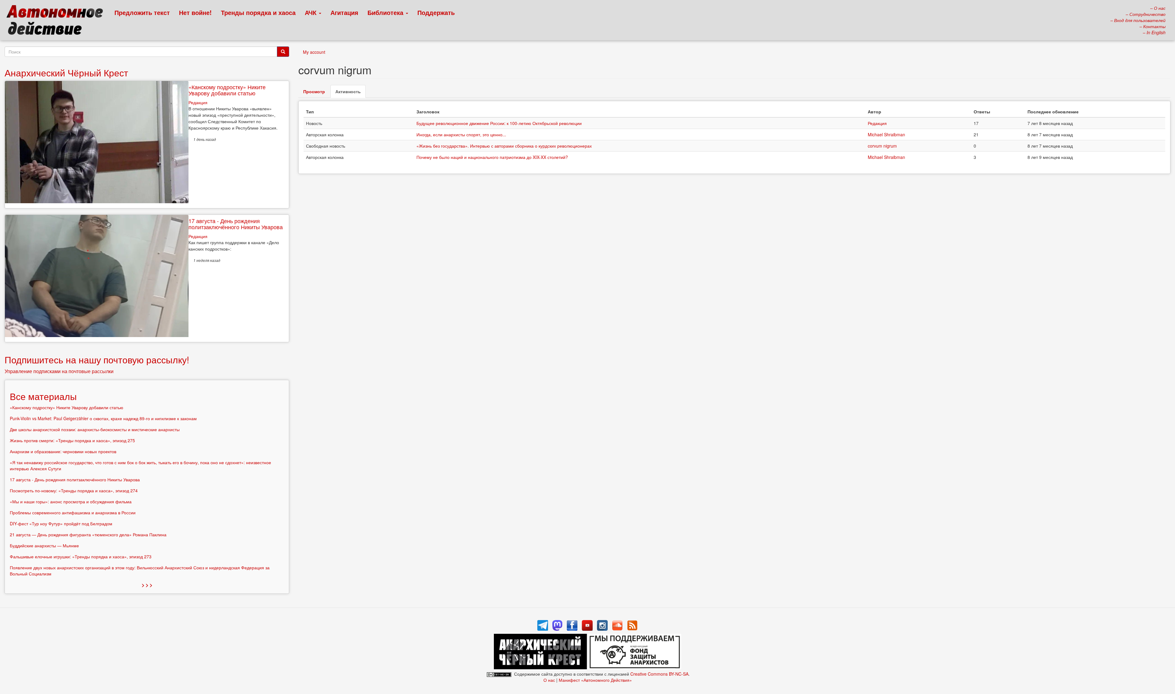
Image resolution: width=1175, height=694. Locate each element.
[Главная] (57, 21)
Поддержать (436, 12)
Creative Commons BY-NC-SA (659, 674)
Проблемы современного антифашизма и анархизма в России (73, 512)
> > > (147, 584)
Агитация (344, 12)
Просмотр (314, 91)
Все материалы (43, 396)
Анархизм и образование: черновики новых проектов (63, 451)
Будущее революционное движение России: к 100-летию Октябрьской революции (499, 123)
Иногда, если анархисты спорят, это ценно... (461, 134)
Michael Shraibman (886, 134)
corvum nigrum (882, 146)
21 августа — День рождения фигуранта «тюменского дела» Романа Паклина (88, 534)
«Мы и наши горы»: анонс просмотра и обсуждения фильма (71, 501)
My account (314, 52)
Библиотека (386, 12)
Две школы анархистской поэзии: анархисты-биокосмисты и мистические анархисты (95, 429)
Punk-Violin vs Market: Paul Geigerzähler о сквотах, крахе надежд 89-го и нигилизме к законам (103, 418)
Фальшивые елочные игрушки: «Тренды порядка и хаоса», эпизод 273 (80, 556)
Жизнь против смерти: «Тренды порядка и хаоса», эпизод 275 (72, 440)
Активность (350, 93)
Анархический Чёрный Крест (66, 72)
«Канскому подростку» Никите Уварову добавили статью (227, 90)
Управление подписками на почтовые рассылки (59, 371)
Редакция (877, 123)
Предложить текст (142, 12)
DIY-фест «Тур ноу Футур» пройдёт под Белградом (61, 523)
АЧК (311, 12)
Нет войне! (195, 12)
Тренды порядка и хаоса (258, 12)
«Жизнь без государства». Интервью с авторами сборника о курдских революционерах (504, 146)
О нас (549, 680)
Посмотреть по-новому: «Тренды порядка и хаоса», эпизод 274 (74, 490)
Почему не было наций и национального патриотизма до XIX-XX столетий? (492, 157)
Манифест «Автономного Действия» (595, 680)
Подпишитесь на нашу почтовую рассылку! (97, 359)
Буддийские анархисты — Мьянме (44, 545)
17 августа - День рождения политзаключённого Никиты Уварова (235, 224)
